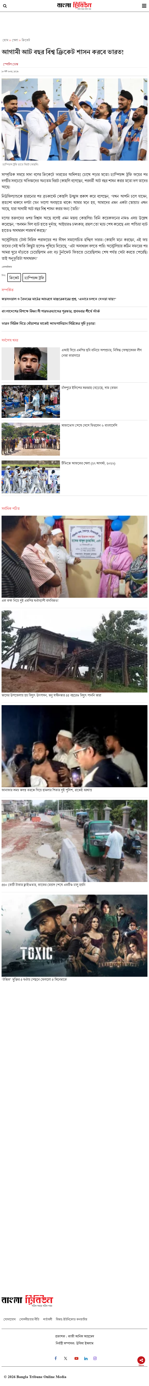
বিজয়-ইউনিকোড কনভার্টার (71, 1319)
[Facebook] (56, 1359)
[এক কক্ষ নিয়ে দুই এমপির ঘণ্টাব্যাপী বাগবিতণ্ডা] (74, 562)
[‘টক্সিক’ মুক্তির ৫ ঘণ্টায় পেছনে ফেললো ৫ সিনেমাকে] (74, 939)
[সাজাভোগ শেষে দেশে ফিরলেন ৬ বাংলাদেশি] (74, 440)
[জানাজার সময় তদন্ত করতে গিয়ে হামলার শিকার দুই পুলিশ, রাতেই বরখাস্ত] (74, 751)
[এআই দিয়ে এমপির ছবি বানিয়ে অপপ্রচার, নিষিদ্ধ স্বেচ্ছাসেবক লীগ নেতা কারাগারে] (74, 364)
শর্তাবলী (47, 1319)
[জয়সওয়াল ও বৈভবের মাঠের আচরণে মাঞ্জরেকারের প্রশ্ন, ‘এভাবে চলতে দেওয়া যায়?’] (74, 302)
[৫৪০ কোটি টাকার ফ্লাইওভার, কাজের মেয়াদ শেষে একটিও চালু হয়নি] (74, 846)
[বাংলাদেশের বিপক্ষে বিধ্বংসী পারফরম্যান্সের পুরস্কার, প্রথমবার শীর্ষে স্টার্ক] (74, 314)
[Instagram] (95, 1359)
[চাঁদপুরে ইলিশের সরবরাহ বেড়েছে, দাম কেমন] (74, 402)
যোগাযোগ (9, 1319)
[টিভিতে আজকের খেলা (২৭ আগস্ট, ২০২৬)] (74, 478)
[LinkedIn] (85, 1359)
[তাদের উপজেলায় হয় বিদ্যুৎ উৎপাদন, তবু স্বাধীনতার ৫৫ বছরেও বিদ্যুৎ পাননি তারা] (74, 656)
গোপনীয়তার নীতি (29, 1319)
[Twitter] (66, 1359)
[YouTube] (76, 1359)
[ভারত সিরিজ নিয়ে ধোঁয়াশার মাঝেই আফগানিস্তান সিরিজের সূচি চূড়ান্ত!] (74, 326)
